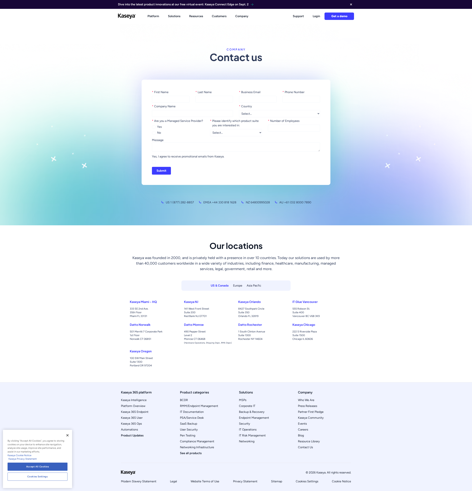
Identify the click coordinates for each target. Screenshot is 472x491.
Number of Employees (283, 121)
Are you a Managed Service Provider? (177, 121)
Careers (303, 429)
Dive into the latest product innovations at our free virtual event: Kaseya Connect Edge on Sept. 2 (183, 4)
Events (302, 423)
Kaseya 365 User (132, 417)
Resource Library (309, 441)
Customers (219, 16)
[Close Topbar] (351, 4)
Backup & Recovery (251, 412)
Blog (301, 435)
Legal (173, 481)
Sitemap (276, 481)
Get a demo (339, 16)
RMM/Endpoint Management (199, 406)
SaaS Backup (188, 423)
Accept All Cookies (37, 466)
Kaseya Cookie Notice (19, 455)
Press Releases (307, 406)
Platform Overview (133, 406)
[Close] (67, 435)
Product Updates (132, 435)
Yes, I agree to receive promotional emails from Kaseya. (188, 156)
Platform (153, 16)
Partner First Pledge (311, 412)
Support (298, 16)
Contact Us (305, 447)
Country (245, 106)
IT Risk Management (252, 435)
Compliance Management (197, 441)
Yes (159, 127)
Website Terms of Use (205, 481)
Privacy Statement (245, 481)
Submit (161, 170)
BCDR (184, 400)
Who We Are (306, 400)
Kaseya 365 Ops (131, 423)
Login (316, 16)
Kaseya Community (311, 417)
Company (241, 16)
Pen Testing (187, 435)
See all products (191, 453)
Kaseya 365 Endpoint (134, 412)
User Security (189, 429)
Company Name (164, 106)
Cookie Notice (341, 481)
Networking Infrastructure (197, 447)
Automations (129, 429)
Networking (246, 441)
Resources (196, 16)
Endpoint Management (254, 417)
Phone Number (293, 92)
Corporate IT (247, 406)
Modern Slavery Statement (138, 481)
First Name (160, 92)
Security (244, 423)
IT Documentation (192, 412)
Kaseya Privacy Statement (22, 458)
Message (158, 140)
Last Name (203, 92)
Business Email (250, 92)
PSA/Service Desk (192, 417)
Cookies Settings (307, 481)
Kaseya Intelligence (134, 400)
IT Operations (247, 429)
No (159, 132)
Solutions (174, 16)
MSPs (242, 400)
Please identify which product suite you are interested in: (234, 123)
